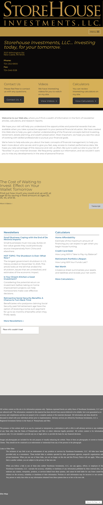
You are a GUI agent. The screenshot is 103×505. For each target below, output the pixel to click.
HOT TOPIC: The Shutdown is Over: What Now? (25, 257)
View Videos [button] (48, 101)
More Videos (6, 203)
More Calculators (64, 279)
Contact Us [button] (13, 99)
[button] (94, 32)
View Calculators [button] (84, 101)
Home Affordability (65, 237)
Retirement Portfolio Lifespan (70, 259)
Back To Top (92, 502)
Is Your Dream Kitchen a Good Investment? (19, 278)
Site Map (4, 494)
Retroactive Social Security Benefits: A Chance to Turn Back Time (23, 299)
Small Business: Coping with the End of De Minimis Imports (26, 238)
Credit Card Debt (64, 251)
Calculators (62, 232)
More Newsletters (14, 321)
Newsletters (11, 232)
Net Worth (60, 266)
